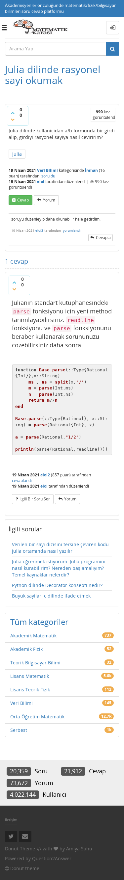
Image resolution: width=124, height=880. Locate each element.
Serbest (18, 730)
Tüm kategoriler (39, 621)
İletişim (11, 819)
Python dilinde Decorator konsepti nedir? (57, 585)
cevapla (103, 237)
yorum (49, 200)
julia (17, 154)
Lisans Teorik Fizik (30, 689)
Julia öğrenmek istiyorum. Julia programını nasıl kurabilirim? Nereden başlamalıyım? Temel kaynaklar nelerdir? (58, 568)
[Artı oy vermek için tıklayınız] (12, 113)
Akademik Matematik (33, 635)
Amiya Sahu (79, 848)
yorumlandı (72, 230)
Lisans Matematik (29, 676)
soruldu (48, 176)
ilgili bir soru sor (35, 499)
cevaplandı (22, 480)
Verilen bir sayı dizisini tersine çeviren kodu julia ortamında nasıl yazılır (60, 547)
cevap (23, 200)
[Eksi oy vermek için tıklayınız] (12, 119)
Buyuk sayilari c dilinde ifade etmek (51, 596)
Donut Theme (20, 848)
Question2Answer (51, 858)
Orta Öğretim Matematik (37, 716)
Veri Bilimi (47, 170)
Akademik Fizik (26, 649)
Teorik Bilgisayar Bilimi (35, 662)
